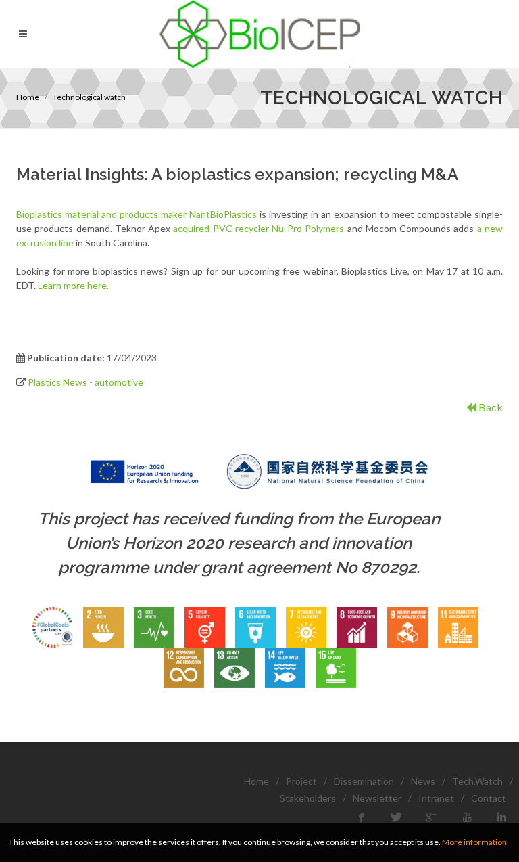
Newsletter (377, 798)
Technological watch (89, 97)
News (423, 781)
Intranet (436, 798)
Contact (488, 798)
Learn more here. (73, 285)
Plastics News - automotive (85, 382)
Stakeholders (308, 798)
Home (27, 97)
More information (474, 842)
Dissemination (364, 781)
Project (301, 781)
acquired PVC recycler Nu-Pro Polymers (258, 228)
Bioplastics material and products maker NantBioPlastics (136, 214)
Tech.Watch (477, 781)
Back (489, 407)
